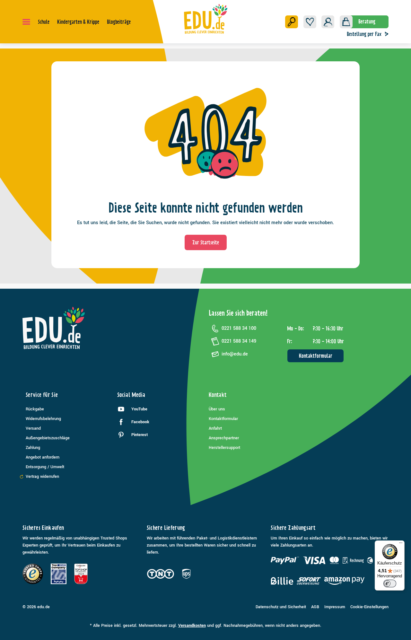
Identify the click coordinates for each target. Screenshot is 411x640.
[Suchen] (291, 22)
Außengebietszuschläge (48, 438)
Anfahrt (215, 428)
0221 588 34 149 (239, 341)
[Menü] (26, 21)
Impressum (334, 607)
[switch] (389, 583)
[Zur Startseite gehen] (205, 18)
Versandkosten (192, 625)
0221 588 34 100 (239, 328)
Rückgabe (35, 409)
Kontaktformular (315, 356)
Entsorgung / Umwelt (45, 467)
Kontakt (218, 395)
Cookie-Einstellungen (369, 607)
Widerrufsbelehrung (43, 419)
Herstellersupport (224, 448)
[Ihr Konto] (328, 21)
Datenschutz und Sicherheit (281, 607)
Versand (33, 428)
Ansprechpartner (224, 438)
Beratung (366, 21)
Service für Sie (42, 395)
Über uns (217, 409)
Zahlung (33, 448)
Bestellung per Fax (364, 34)
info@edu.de (235, 354)
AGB (315, 607)
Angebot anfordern (42, 457)
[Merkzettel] (310, 21)
